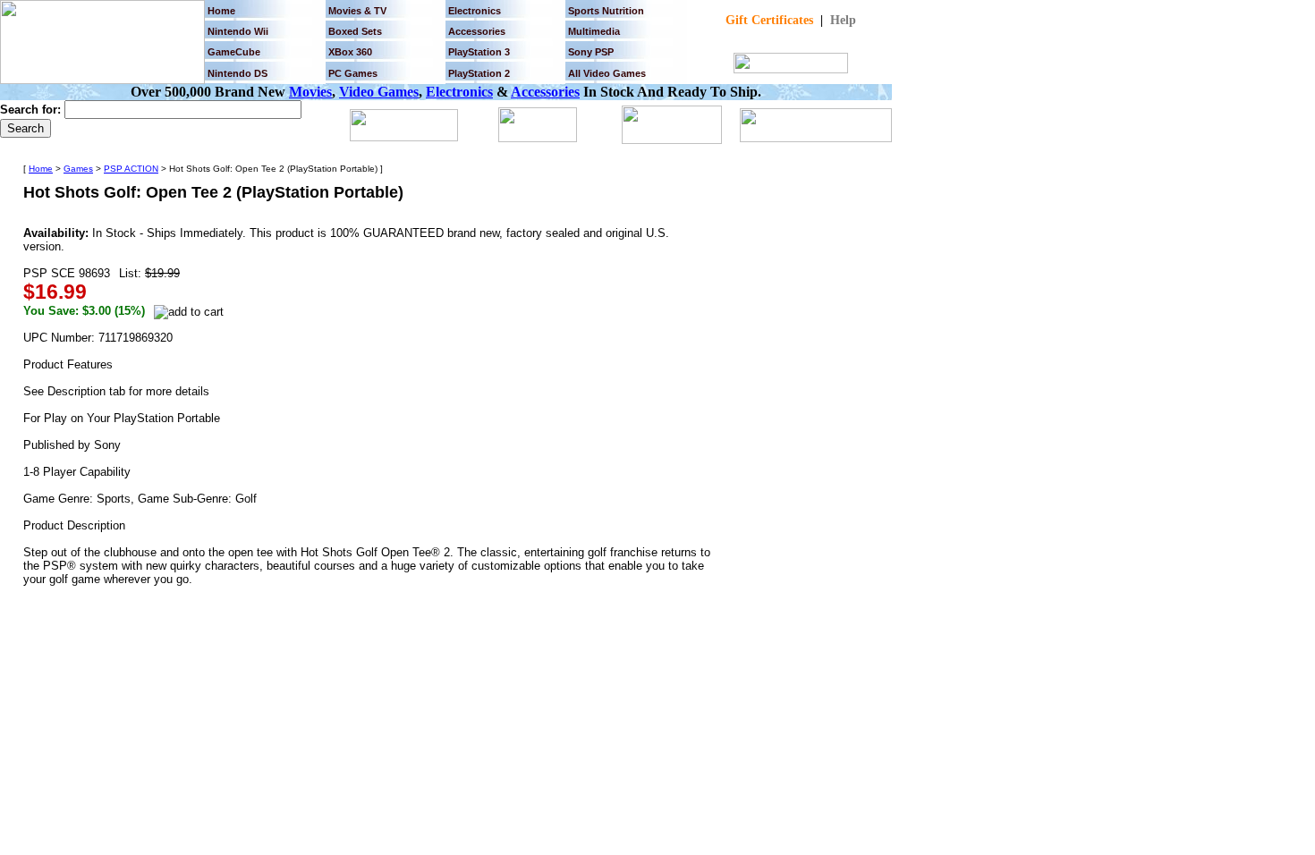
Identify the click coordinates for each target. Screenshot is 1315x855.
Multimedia (594, 31)
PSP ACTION (131, 169)
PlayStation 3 (479, 52)
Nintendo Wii (238, 31)
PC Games (353, 73)
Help (843, 20)
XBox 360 (350, 52)
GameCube (234, 52)
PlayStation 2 (479, 73)
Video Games (379, 91)
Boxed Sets (355, 31)
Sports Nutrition (606, 10)
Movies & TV (357, 10)
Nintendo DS (237, 73)
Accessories (545, 91)
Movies (310, 91)
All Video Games (607, 73)
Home (221, 10)
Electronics (474, 10)
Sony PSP (591, 52)
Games (78, 169)
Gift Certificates (769, 20)
